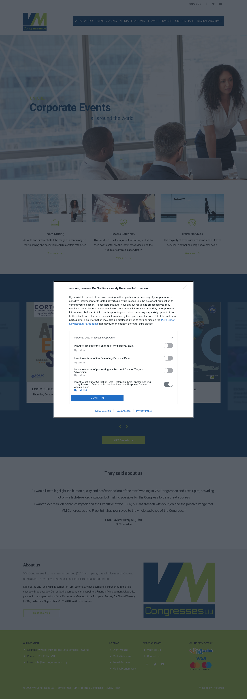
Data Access (123, 410)
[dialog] (123, 350)
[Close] (186, 288)
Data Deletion (103, 410)
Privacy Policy (144, 410)
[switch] (168, 345)
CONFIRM (97, 398)
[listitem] (123, 338)
